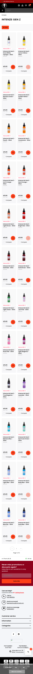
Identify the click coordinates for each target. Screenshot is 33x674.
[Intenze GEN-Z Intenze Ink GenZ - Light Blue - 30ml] (9, 470)
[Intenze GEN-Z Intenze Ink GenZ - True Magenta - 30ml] (9, 382)
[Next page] (21, 548)
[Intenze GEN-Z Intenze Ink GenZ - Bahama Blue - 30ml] (9, 426)
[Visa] (16, 661)
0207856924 (11, 597)
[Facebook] (13, 634)
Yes (16, 667)
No (24, 667)
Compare (9, 71)
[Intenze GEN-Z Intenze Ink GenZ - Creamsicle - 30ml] (24, 128)
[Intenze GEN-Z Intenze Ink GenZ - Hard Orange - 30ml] (24, 169)
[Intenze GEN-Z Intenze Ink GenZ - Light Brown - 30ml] (9, 213)
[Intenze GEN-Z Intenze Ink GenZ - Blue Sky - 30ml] (9, 512)
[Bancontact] (27, 661)
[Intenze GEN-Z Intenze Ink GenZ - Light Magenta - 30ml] (24, 339)
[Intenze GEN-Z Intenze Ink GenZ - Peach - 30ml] (9, 128)
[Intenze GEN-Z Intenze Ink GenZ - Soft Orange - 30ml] (9, 169)
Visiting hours (19, 592)
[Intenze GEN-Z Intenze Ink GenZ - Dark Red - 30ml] (9, 255)
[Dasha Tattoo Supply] (7, 5)
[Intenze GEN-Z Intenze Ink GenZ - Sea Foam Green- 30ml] (24, 426)
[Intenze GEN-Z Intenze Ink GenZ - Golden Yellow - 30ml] (24, 84)
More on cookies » (17, 671)
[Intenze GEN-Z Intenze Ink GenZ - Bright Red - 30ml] (24, 213)
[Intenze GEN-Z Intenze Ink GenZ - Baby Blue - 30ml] (24, 470)
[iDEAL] (6, 661)
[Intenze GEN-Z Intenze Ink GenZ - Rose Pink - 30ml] (9, 339)
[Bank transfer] (22, 661)
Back (4, 15)
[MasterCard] (11, 661)
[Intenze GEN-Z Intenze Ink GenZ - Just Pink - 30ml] (24, 297)
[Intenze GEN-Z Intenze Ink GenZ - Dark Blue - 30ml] (24, 512)
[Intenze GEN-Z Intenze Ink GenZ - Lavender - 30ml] (24, 382)
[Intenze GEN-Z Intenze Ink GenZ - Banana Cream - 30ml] (9, 84)
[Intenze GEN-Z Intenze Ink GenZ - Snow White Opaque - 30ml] (9, 40)
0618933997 (10, 609)
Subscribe (16, 581)
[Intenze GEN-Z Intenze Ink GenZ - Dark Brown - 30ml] (24, 255)
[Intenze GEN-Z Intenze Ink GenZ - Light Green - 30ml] (9, 297)
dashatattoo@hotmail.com (15, 603)
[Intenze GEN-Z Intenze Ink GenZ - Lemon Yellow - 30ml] (24, 40)
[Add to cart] (13, 67)
